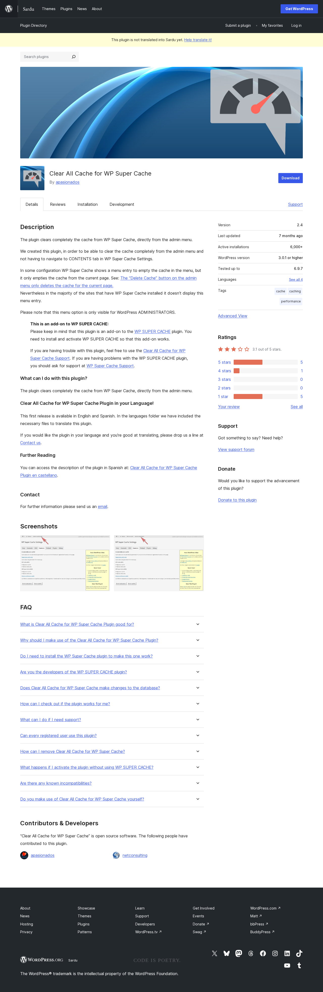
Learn (140, 908)
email (102, 506)
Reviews (58, 204)
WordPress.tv (148, 932)
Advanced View (232, 315)
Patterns (85, 932)
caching (295, 291)
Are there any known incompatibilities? (56, 783)
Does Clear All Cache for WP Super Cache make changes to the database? (90, 688)
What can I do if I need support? (50, 719)
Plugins (84, 924)
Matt (256, 916)
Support (295, 204)
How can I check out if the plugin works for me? (65, 703)
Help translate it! (198, 40)
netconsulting (135, 855)
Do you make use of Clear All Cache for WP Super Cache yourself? (82, 799)
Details (31, 204)
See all (297, 406)
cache (280, 291)
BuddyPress (262, 932)
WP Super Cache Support (110, 365)
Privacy (26, 932)
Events (198, 916)
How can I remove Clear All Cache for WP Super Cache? (72, 751)
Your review (229, 406)
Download (291, 178)
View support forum (236, 449)
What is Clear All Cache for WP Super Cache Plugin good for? (77, 624)
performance (291, 301)
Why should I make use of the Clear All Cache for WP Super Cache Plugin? (89, 640)
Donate (201, 924)
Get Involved (203, 908)
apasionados (67, 182)
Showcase (86, 908)
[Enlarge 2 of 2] (197, 542)
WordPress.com (265, 908)
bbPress (259, 924)
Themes (84, 916)
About (25, 908)
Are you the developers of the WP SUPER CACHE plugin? (73, 672)
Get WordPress (299, 9)
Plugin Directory (33, 25)
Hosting (26, 924)
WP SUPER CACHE (152, 331)
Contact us (30, 442)
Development (122, 204)
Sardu (72, 960)
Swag (199, 932)
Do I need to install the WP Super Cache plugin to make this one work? (86, 656)
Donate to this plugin (237, 499)
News (25, 916)
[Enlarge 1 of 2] (103, 542)
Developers (145, 924)
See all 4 (296, 279)
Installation (87, 204)
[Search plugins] (74, 57)
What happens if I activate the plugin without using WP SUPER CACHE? (86, 767)
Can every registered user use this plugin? (58, 735)
